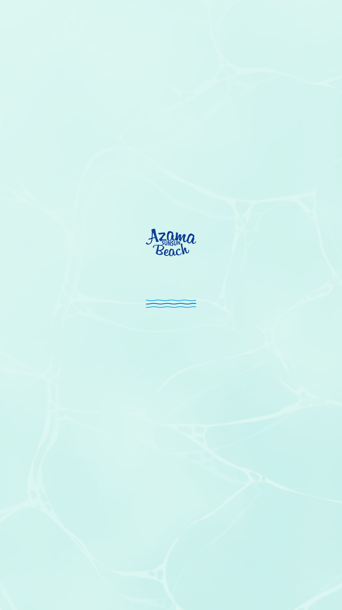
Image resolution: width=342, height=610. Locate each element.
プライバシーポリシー (312, 581)
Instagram (294, 594)
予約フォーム (88, 310)
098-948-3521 (124, 333)
